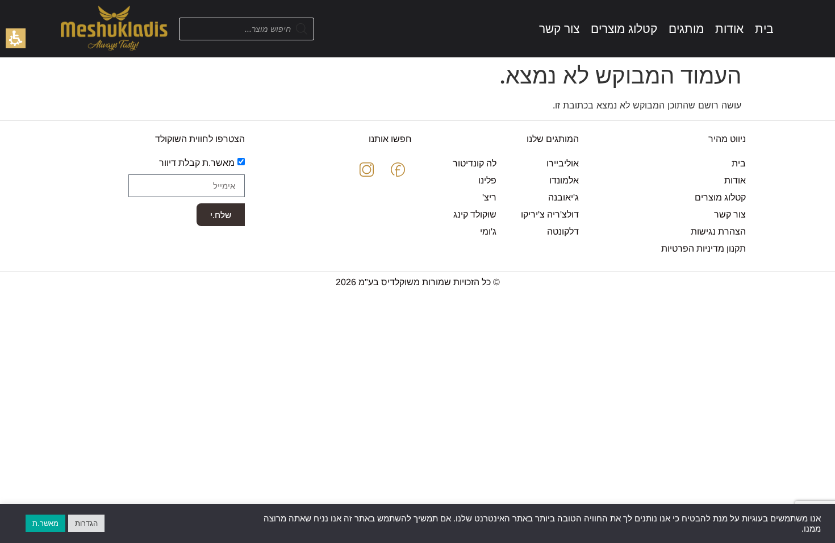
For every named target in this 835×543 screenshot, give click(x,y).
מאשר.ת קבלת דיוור (197, 163)
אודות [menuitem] (735, 180)
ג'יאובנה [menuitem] (563, 197)
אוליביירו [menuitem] (562, 163)
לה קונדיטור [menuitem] (474, 163)
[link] (764, 28)
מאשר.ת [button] (45, 523)
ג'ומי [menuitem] (488, 231)
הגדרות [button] (86, 523)
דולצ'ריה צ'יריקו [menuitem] (550, 214)
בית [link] (739, 163)
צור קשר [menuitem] (730, 214)
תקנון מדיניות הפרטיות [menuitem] (703, 248)
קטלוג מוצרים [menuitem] (720, 197)
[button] (16, 38)
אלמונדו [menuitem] (564, 180)
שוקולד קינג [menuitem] (474, 214)
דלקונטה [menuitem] (563, 231)
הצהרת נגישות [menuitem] (718, 231)
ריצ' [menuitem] (489, 197)
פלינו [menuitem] (487, 180)
